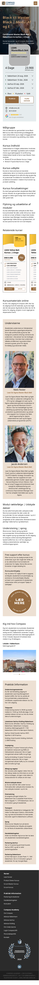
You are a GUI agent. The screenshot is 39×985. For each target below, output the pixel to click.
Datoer (20, 289)
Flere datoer (27, 100)
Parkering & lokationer (11, 897)
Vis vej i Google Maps (20, 861)
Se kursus (9, 289)
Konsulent (7, 904)
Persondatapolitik (10, 934)
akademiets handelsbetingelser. (18, 838)
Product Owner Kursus (11, 880)
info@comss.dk (14, 108)
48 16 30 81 (13, 111)
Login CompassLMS (10, 930)
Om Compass (8, 913)
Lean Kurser (8, 877)
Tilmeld (12, 99)
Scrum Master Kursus (11, 884)
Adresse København (10, 917)
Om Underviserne (10, 927)
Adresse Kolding (9, 924)
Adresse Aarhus (9, 920)
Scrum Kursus (8, 887)
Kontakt (6, 937)
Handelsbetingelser (10, 900)
